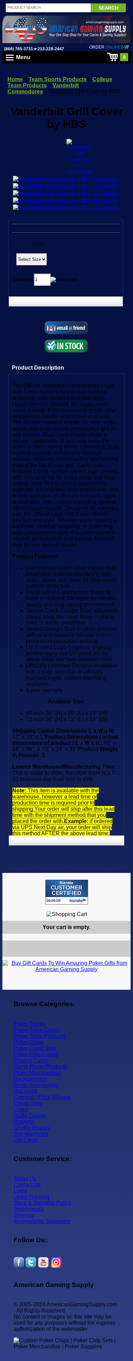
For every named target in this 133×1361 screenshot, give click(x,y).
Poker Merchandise (37, 1073)
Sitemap (24, 1215)
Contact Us (27, 1184)
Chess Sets (28, 1103)
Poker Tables (29, 1024)
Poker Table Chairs (37, 1030)
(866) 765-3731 (18, 49)
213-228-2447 (50, 49)
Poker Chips (29, 1042)
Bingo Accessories (36, 1085)
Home (15, 79)
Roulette (24, 1122)
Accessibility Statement (42, 1221)
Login (20, 1191)
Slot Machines (31, 1134)
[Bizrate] (121, 907)
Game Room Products (40, 1067)
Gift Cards (26, 1140)
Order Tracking (31, 1197)
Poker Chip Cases (36, 1054)
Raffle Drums (29, 1115)
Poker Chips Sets (35, 1048)
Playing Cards (31, 1060)
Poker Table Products (39, 1036)
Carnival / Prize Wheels (42, 1097)
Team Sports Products (58, 79)
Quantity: (23, 279)
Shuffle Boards (31, 1128)
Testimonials (29, 1209)
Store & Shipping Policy (42, 1203)
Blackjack (25, 1091)
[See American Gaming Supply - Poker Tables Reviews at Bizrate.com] (66, 892)
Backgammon (30, 1079)
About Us (25, 1178)
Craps (21, 1109)
